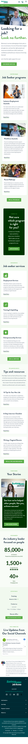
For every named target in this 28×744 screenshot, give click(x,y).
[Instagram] (10, 694)
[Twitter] (21, 694)
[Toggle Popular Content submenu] (26, 708)
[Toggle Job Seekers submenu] (26, 700)
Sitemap (15, 730)
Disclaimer (7, 730)
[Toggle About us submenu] (26, 712)
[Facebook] (7, 694)
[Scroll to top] (26, 679)
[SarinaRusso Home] (4, 2)
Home (2, 5)
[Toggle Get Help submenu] (26, 704)
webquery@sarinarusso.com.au (14, 691)
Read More (5, 654)
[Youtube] (14, 694)
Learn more (20, 728)
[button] (13, 488)
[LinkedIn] (18, 694)
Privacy (21, 730)
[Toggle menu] (26, 2)
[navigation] (3, 646)
